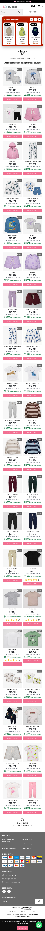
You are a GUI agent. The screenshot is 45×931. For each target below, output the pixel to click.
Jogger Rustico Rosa (33, 800)
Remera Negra (32, 569)
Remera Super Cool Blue (32, 383)
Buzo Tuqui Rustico (12, 457)
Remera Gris (12, 609)
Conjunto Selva (12, 726)
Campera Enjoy (12, 161)
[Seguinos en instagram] (4, 891)
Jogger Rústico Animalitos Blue (12, 346)
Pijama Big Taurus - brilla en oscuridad (32, 689)
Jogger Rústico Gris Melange (12, 420)
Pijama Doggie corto (12, 689)
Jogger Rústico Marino (33, 532)
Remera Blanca (12, 649)
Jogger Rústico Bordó (12, 494)
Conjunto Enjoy (12, 124)
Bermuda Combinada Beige (12, 763)
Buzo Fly (32, 272)
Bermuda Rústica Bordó (32, 309)
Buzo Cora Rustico (32, 420)
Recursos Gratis (27, 839)
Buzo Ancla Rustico (32, 457)
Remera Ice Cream (12, 800)
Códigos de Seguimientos (30, 844)
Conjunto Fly (32, 235)
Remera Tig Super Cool (12, 383)
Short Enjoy (33, 124)
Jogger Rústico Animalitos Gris (33, 161)
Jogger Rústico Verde (32, 494)
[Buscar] (19, 12)
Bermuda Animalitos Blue (32, 346)
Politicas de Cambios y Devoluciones (8, 840)
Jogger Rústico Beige (12, 569)
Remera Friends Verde (33, 649)
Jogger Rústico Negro (12, 532)
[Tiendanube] (22, 909)
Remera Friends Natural (32, 726)
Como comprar (26, 848)
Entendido (22, 928)
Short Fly (12, 272)
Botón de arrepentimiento (22, 916)
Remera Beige (32, 609)
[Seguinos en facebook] (9, 891)
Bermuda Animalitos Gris (12, 198)
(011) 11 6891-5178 (10, 875)
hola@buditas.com (10, 879)
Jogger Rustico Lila (12, 309)
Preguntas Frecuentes (9, 848)
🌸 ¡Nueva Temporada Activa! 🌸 (22, 1)
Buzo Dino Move (12, 235)
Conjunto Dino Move (32, 198)
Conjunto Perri (12, 87)
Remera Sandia (32, 763)
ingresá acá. (35, 914)
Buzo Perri (33, 87)
